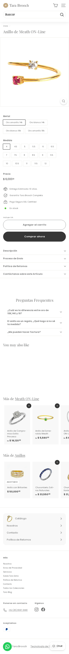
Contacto (7, 584)
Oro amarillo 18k (36, 130)
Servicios (7, 572)
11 (26, 163)
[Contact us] (7, 646)
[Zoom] (63, 101)
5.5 (33, 146)
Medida (7, 140)
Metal (6, 116)
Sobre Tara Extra (11, 576)
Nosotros (7, 563)
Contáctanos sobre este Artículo (23, 273)
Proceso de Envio (13, 258)
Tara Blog (7, 592)
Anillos (20, 455)
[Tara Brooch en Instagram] (36, 609)
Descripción (10, 250)
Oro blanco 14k (37, 122)
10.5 (17, 163)
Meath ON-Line (27, 398)
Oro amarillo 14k (14, 122)
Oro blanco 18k (13, 130)
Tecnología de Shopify (44, 646)
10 (7, 163)
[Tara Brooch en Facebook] (43, 609)
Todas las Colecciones (13, 588)
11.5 (36, 163)
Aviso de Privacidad (12, 567)
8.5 (33, 155)
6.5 (52, 146)
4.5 (15, 146)
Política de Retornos (15, 266)
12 (46, 163)
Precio (6, 173)
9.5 (51, 155)
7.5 (15, 155)
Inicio (5, 26)
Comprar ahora (34, 236)
